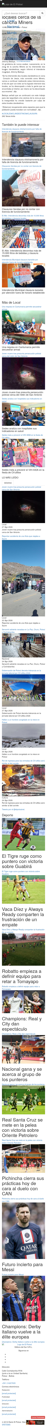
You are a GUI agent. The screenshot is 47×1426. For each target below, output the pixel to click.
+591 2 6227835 (9, 1383)
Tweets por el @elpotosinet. (13, 809)
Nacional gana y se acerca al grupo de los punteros (23, 1084)
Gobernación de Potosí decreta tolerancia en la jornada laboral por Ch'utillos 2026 (21, 671)
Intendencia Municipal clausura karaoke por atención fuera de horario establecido (20, 260)
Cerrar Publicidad (38, 1417)
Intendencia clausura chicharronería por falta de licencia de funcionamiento (22, 130)
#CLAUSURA (31, 113)
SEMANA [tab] (8, 483)
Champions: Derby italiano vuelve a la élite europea (23, 1341)
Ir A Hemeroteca (23, 61)
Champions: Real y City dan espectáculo (18, 1033)
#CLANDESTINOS (18, 113)
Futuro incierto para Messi (13, 1274)
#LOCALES (6, 113)
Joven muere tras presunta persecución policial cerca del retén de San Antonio (21, 354)
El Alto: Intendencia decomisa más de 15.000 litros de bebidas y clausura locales (23, 216)
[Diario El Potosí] (12, 4)
